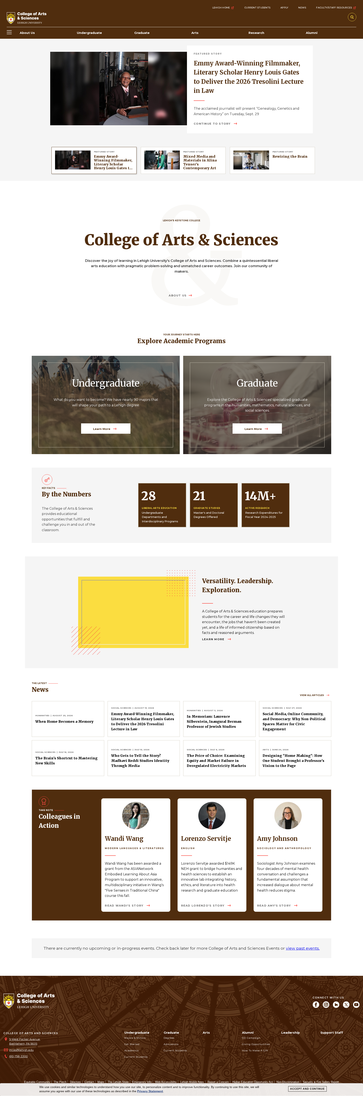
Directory (75, 1082)
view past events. (303, 948)
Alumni (248, 1033)
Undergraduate (136, 1033)
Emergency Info (141, 1082)
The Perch (60, 1082)
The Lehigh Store (118, 1082)
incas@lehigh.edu (21, 1050)
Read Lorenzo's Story (203, 905)
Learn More (102, 429)
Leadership (290, 1033)
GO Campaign (251, 1037)
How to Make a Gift (255, 1050)
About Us (178, 295)
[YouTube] (356, 1007)
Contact (89, 1082)
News (302, 7)
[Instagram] (326, 1007)
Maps (100, 1082)
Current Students (257, 7)
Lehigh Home (221, 7)
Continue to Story (212, 123)
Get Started (131, 1044)
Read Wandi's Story (124, 905)
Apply (284, 7)
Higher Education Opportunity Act (252, 1082)
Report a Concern (218, 1082)
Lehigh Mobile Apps (192, 1082)
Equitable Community (37, 1082)
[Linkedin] (336, 1007)
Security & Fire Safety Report (321, 1082)
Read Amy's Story (274, 905)
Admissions (171, 1044)
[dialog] (181, 1089)
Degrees (169, 1037)
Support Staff (331, 1033)
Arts (206, 1033)
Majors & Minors (135, 1037)
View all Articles (312, 695)
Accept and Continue (307, 1088)
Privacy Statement (150, 1091)
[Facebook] (316, 1007)
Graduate (171, 1033)
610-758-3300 (18, 1056)
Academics (131, 1050)
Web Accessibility (166, 1082)
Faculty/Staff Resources (334, 7)
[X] (346, 1007)
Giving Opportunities (256, 1044)
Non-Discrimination (287, 1082)
